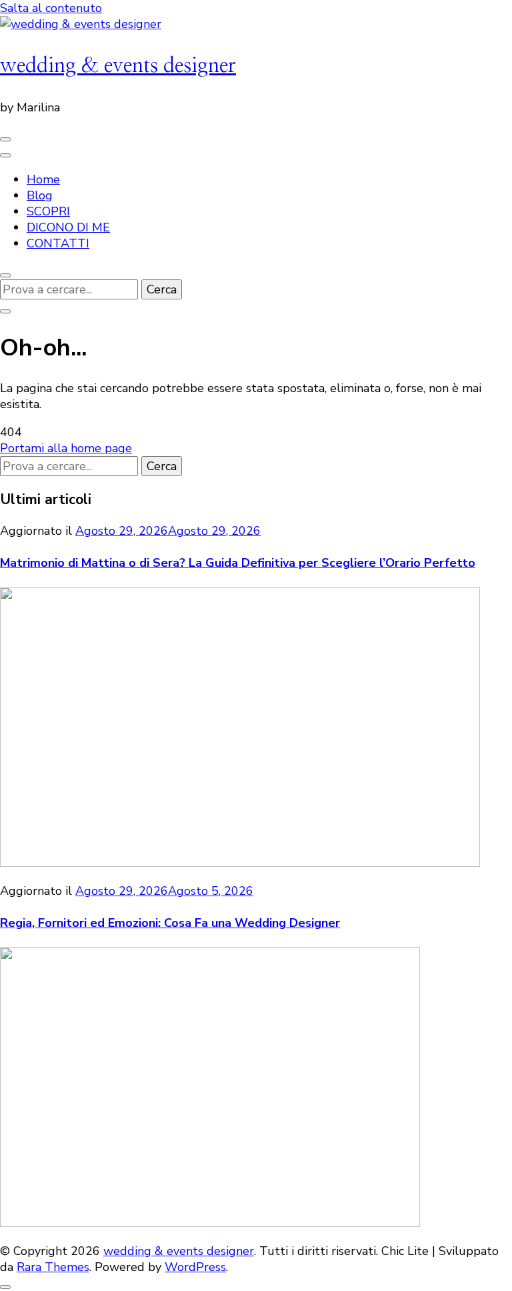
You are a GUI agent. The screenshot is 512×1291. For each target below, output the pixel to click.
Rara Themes (53, 1267)
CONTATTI (58, 243)
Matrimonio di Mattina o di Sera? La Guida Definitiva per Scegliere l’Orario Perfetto (237, 563)
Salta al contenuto (51, 8)
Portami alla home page (66, 448)
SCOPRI (48, 211)
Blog (40, 195)
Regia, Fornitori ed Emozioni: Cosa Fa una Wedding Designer (170, 923)
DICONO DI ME (68, 227)
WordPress (195, 1267)
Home (43, 179)
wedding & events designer (118, 65)
